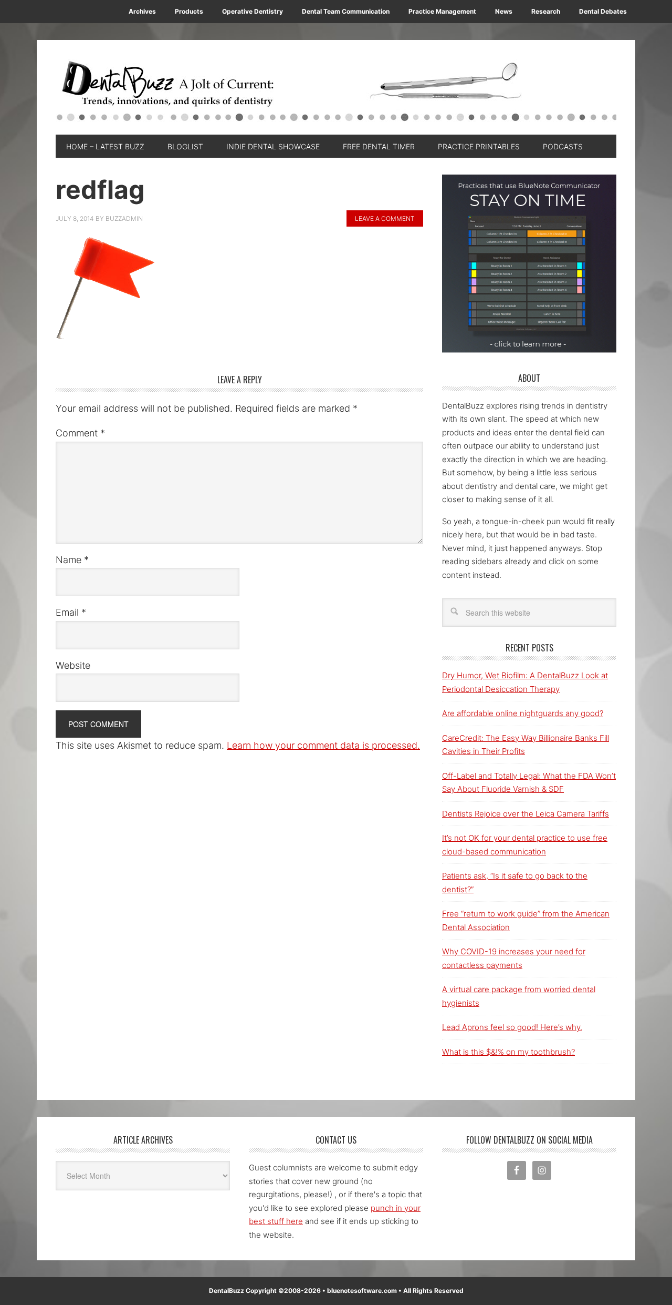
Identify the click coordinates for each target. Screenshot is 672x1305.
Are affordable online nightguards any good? (522, 713)
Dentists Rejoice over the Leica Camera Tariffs (525, 814)
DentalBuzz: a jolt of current (336, 92)
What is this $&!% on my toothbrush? (508, 1052)
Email (71, 612)
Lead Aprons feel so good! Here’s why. (512, 1027)
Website (73, 665)
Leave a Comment (385, 218)
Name (72, 559)
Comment (80, 433)
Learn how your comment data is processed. (323, 745)
